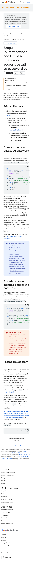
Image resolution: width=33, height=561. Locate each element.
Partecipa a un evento (7, 502)
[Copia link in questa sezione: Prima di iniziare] (25, 107)
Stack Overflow (5, 512)
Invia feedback (10, 43)
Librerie (3, 480)
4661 (17, 353)
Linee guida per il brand (7, 521)
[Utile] (20, 39)
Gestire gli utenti (9, 392)
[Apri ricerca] (20, 2)
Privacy (9, 553)
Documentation (7, 7)
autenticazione (23, 227)
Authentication (23, 7)
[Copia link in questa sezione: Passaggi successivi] (5, 365)
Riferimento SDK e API (7, 475)
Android (3, 534)
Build (7, 36)
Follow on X (4, 496)
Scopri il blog (4, 491)
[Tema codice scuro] (25, 166)
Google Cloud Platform (7, 543)
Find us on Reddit (6, 494)
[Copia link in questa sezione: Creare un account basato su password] (5, 154)
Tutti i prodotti (5, 546)
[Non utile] (23, 39)
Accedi (29, 2)
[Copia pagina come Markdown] (21, 73)
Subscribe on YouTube (7, 499)
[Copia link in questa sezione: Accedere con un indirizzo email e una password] (18, 288)
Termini (3, 553)
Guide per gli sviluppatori (8, 472)
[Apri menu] (3, 2)
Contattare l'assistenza (7, 509)
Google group (5, 515)
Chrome (3, 537)
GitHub (3, 483)
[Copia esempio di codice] (28, 166)
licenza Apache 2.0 (24, 454)
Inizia (8, 115)
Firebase (6, 34)
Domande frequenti (7, 523)
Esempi (3, 478)
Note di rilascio (5, 518)
